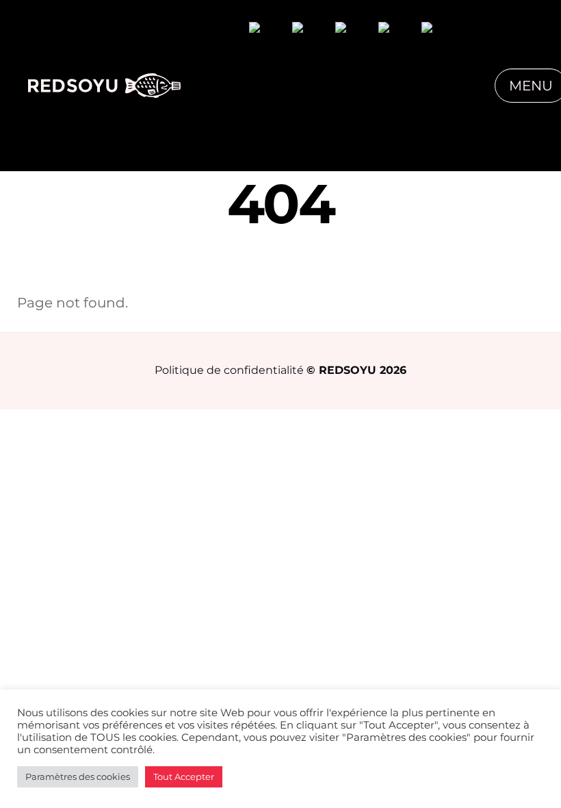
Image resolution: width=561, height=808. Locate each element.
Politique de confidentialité (229, 370)
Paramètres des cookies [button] (77, 776)
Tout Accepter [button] (183, 776)
